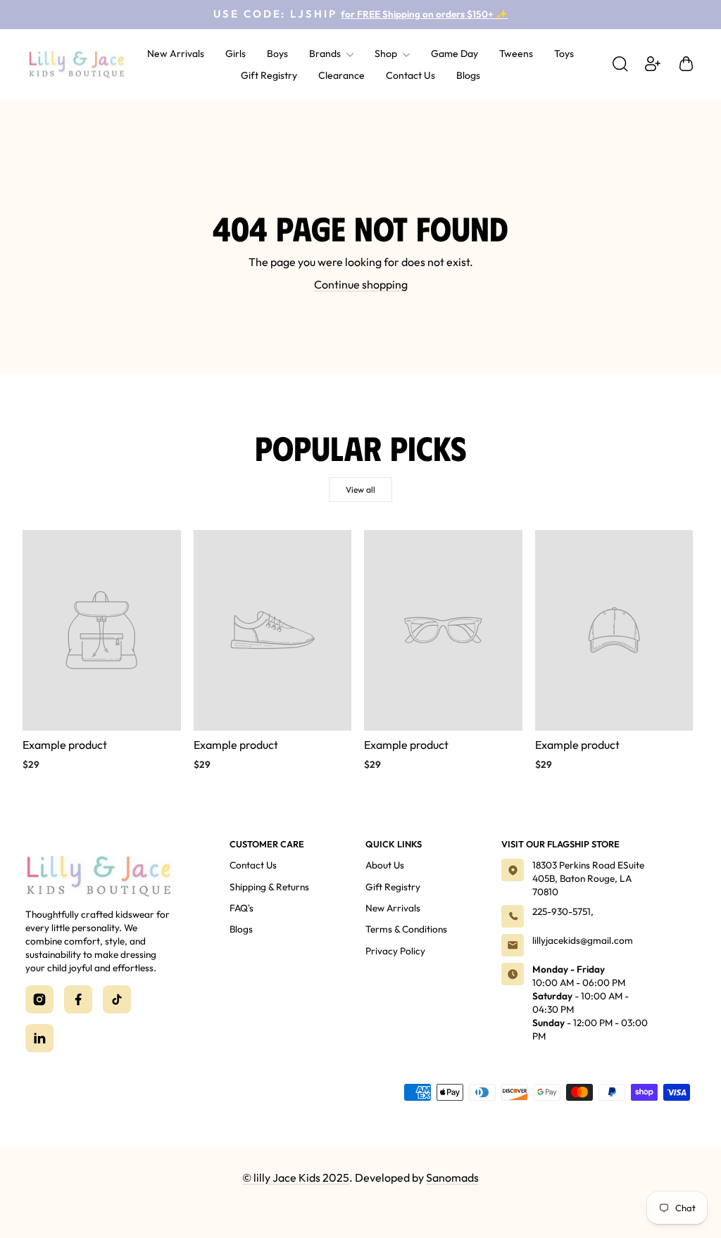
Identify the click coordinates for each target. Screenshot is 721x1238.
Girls (235, 53)
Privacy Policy (395, 951)
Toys (564, 53)
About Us (384, 865)
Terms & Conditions (406, 929)
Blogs (468, 75)
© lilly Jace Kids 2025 (295, 1177)
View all (360, 489)
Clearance (341, 75)
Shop (387, 53)
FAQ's (241, 908)
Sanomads (452, 1177)
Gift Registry (269, 75)
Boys (277, 53)
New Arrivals (175, 53)
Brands (326, 53)
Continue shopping (361, 284)
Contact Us (410, 75)
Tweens (516, 53)
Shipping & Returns (269, 886)
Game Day (454, 53)
